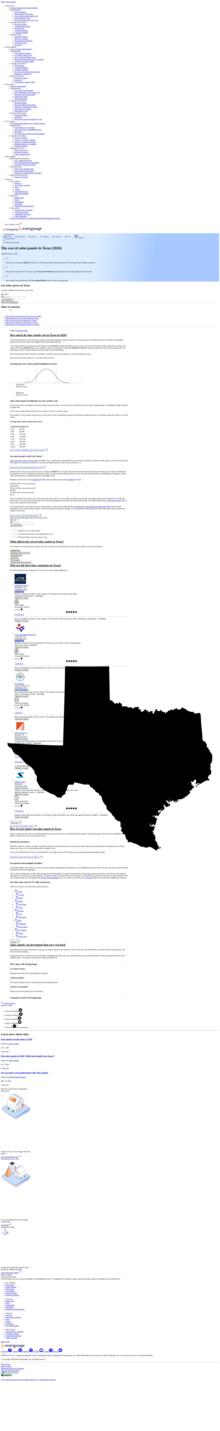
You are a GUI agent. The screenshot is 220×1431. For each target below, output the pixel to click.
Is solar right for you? (22, 18)
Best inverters (20, 28)
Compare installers (21, 33)
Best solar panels (21, 24)
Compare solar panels (22, 26)
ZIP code (5, 294)
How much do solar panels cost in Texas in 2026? (23, 316)
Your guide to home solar (24, 14)
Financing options (21, 37)
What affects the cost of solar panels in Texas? (22, 318)
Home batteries (20, 236)
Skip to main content (8, 2)
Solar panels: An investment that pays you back (23, 325)
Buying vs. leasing (21, 39)
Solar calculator (20, 12)
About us (68, 236)
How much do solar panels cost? (26, 16)
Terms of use (5, 1364)
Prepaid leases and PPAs (23, 41)
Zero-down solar (21, 43)
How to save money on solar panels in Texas (22, 322)
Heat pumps (33, 236)
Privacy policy (6, 1366)
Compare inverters (21, 31)
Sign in (81, 238)
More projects (56, 236)
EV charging (44, 236)
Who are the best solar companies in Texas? (21, 320)
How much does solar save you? (26, 20)
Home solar (7, 236)
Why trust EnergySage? (10, 302)
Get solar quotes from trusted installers (24, 8)
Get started (5, 1225)
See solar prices (7, 300)
